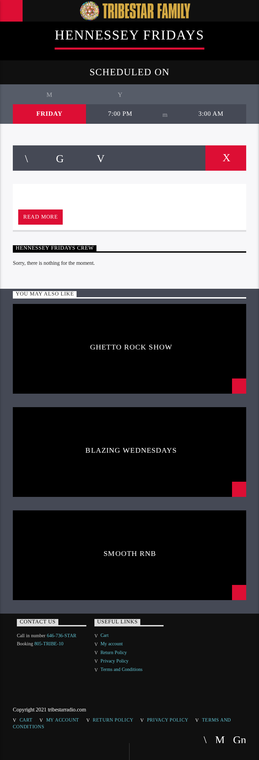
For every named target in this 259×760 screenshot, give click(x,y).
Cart (104, 635)
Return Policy (113, 652)
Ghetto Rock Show (131, 347)
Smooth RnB (131, 553)
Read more (40, 217)
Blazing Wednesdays (131, 450)
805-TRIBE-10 (48, 643)
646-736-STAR (61, 635)
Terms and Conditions (121, 669)
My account (111, 643)
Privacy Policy (114, 661)
